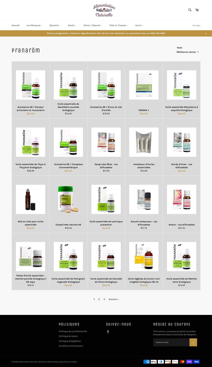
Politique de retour (68, 336)
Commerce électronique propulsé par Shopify (57, 362)
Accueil (16, 25)
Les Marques (34, 25)
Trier (179, 48)
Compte (196, 25)
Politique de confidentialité (73, 331)
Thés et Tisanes (118, 25)
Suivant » (113, 299)
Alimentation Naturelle (27, 362)
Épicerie (54, 25)
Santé (71, 25)
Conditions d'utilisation (71, 346)
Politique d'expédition (70, 341)
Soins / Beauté (92, 25)
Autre (138, 25)
